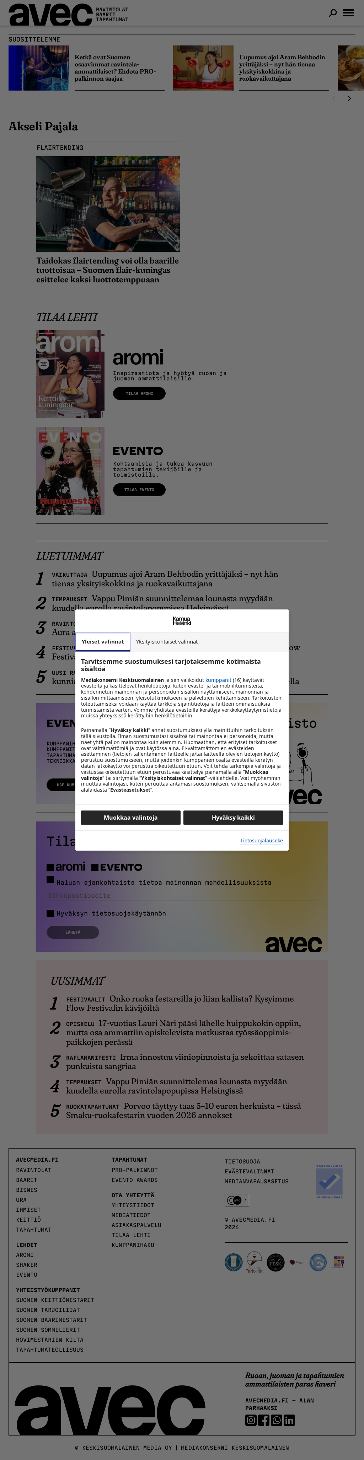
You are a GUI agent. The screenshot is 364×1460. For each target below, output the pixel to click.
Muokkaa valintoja (131, 817)
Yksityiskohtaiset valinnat (167, 641)
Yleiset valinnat (103, 641)
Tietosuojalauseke (261, 841)
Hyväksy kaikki (233, 817)
